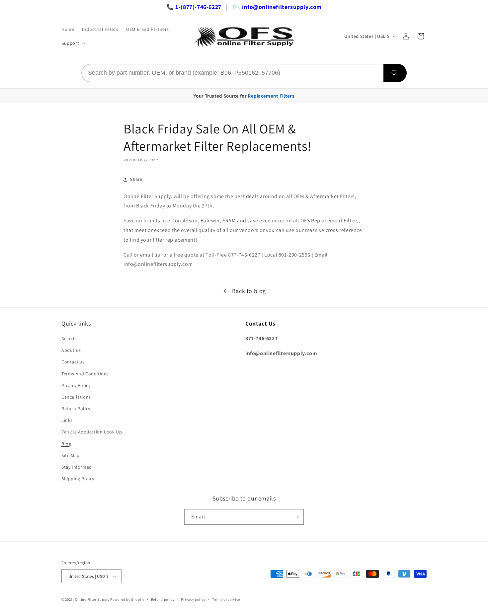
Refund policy (163, 599)
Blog (66, 444)
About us (71, 350)
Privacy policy (193, 599)
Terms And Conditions (85, 374)
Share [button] (136, 179)
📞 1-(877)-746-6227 (193, 7)
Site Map (70, 455)
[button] (72, 43)
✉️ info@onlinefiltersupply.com (277, 7)
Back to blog (249, 291)
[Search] (395, 73)
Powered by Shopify (127, 599)
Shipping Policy (77, 479)
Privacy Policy (75, 385)
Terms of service (226, 599)
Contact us (73, 362)
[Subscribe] (296, 517)
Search (68, 339)
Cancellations (76, 397)
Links (67, 420)
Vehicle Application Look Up (91, 432)
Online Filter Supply (92, 599)
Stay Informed (76, 467)
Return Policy (75, 409)
